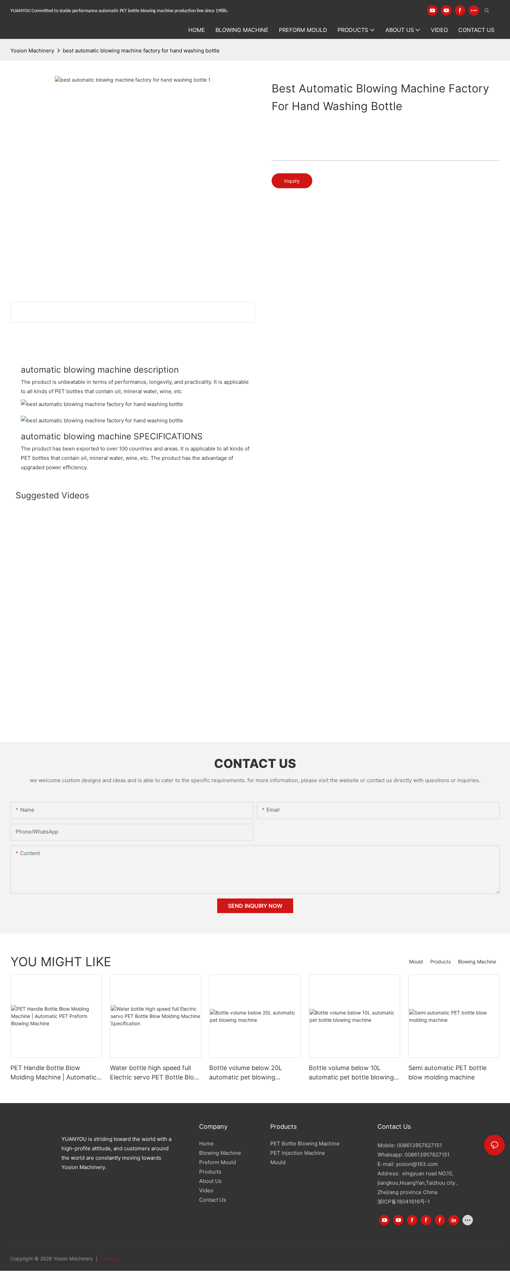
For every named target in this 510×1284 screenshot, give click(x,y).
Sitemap (109, 1258)
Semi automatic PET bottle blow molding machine (447, 1072)
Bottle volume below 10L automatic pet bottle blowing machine (351, 1073)
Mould (416, 961)
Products (440, 961)
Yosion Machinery (32, 50)
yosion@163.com (417, 1164)
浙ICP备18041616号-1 (403, 1201)
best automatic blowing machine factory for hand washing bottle (141, 50)
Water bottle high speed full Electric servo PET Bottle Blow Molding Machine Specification (155, 1073)
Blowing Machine (477, 961)
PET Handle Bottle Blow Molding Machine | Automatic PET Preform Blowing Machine (55, 1073)
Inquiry (292, 181)
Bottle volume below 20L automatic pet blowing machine (245, 1073)
